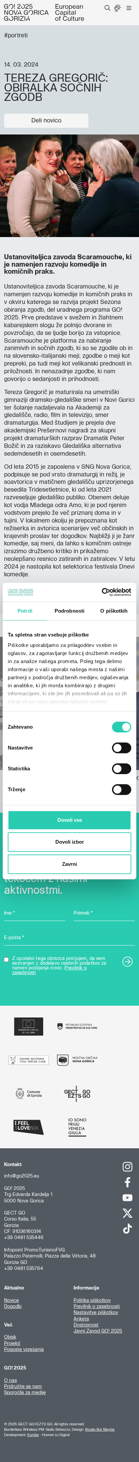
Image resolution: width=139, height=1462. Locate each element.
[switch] (121, 747)
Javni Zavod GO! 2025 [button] (98, 1331)
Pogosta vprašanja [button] (24, 1349)
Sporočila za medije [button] (25, 1392)
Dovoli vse (69, 820)
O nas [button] (10, 1380)
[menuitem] (107, 8)
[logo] (44, 12)
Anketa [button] (81, 1319)
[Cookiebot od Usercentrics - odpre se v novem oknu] (101, 592)
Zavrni (69, 864)
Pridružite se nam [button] (23, 1386)
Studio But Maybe (99, 1429)
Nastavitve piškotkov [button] (96, 1312)
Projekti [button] (12, 1343)
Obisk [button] (10, 1337)
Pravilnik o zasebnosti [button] (97, 1306)
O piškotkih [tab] (114, 611)
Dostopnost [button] (86, 1325)
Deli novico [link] (46, 121)
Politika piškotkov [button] (92, 1300)
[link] (127, 1167)
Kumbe (33, 1435)
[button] (107, 8)
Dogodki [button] (13, 1306)
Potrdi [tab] (25, 611)
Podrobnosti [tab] (69, 611)
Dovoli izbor (69, 842)
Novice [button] (11, 1300)
